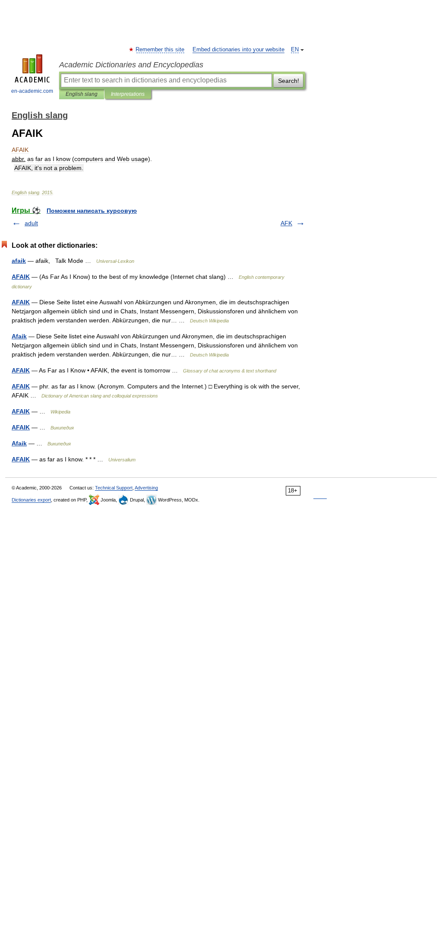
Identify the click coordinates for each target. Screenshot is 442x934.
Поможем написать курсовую (92, 210)
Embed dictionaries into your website (238, 50)
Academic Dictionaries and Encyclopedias (131, 64)
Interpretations (128, 94)
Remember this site (160, 50)
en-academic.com (32, 91)
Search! (288, 80)
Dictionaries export (31, 499)
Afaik (19, 336)
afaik (19, 260)
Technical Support (114, 487)
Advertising (146, 487)
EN (295, 50)
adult (31, 223)
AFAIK (21, 276)
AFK (286, 223)
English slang (82, 94)
